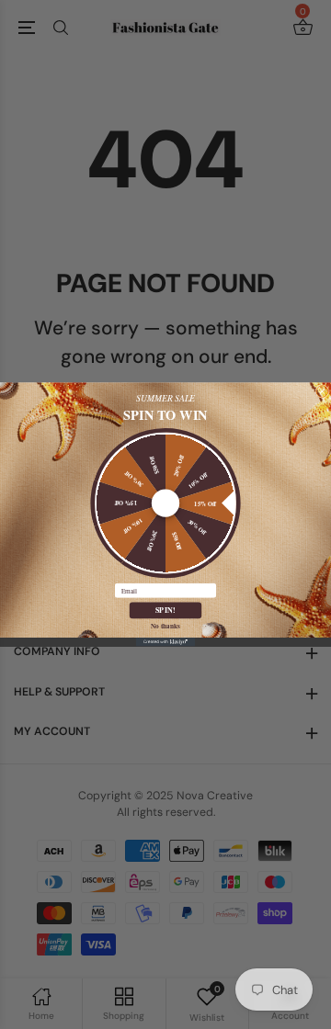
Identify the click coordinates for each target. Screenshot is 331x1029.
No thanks (165, 625)
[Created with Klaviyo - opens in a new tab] (165, 642)
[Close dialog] (322, 392)
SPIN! (166, 610)
